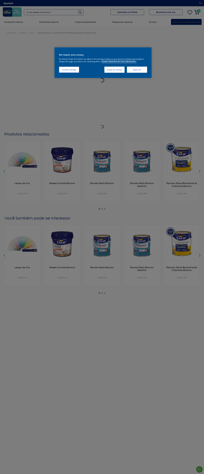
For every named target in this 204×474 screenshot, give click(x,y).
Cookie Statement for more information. (119, 61)
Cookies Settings (69, 70)
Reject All (137, 70)
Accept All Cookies (114, 70)
